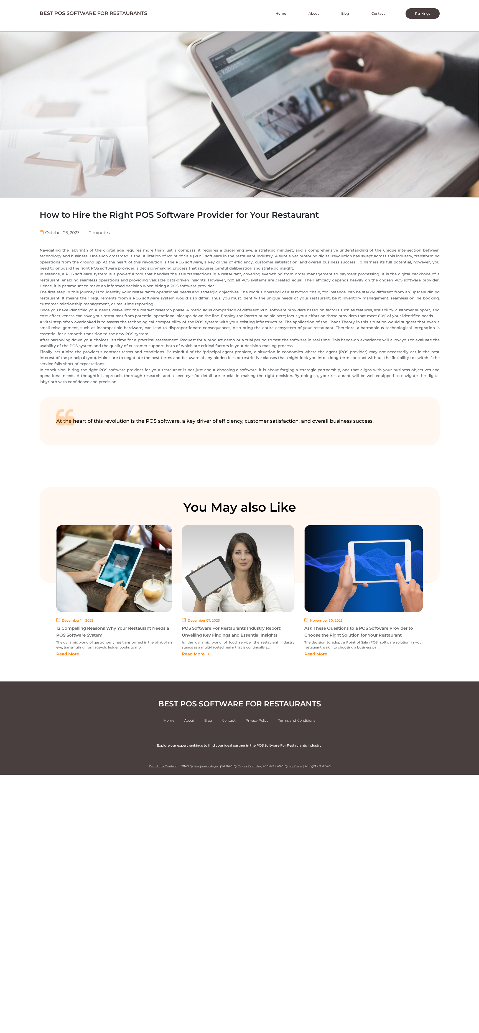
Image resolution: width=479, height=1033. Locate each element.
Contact (378, 13)
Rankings (422, 13)
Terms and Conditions (296, 720)
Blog (345, 13)
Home (281, 13)
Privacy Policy (257, 720)
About (314, 13)
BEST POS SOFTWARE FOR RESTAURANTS (93, 13)
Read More (67, 654)
